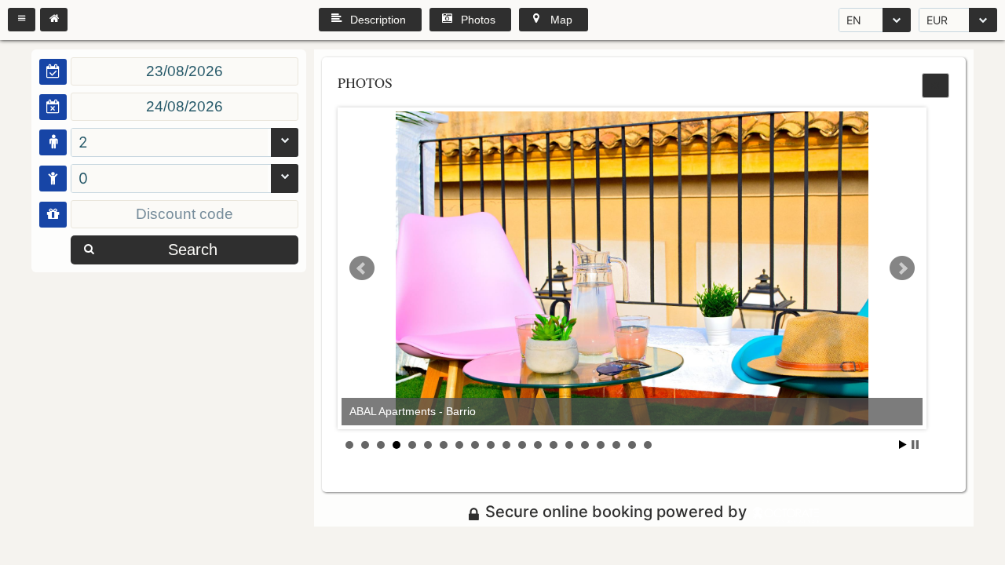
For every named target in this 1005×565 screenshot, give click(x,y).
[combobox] (875, 20)
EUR (937, 20)
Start (903, 444)
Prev (362, 268)
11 (506, 445)
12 (522, 445)
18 (616, 445)
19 (632, 445)
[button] (21, 19)
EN (853, 20)
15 (569, 445)
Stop (915, 444)
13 (538, 445)
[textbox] (184, 71)
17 (601, 445)
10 (491, 445)
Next (902, 268)
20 (648, 445)
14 (553, 445)
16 (585, 445)
